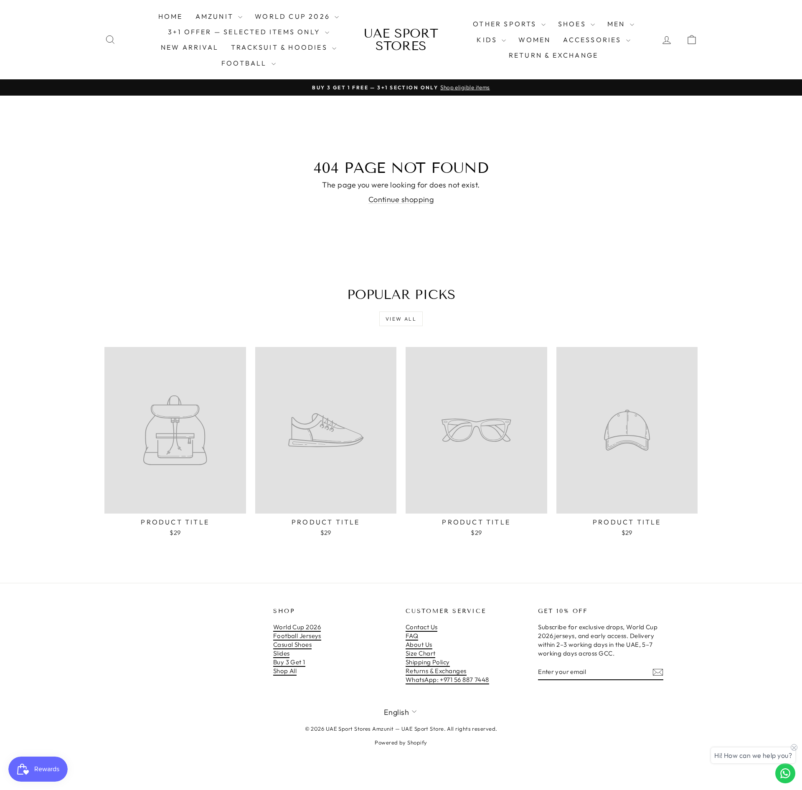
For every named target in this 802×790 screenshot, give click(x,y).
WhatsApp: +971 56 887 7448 (447, 680)
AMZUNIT (215, 16)
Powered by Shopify (401, 742)
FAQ (412, 636)
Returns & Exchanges (436, 671)
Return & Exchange (553, 55)
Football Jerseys (297, 636)
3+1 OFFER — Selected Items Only (245, 32)
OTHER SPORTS (506, 24)
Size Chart (421, 653)
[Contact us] (785, 773)
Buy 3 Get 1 (289, 662)
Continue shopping (401, 199)
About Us (419, 644)
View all (401, 319)
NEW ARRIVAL (189, 47)
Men (617, 24)
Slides (281, 653)
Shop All (285, 671)
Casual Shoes (292, 644)
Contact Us (422, 627)
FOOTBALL (245, 63)
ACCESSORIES (593, 39)
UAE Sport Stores (401, 39)
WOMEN (534, 39)
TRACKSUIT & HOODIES (280, 47)
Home (170, 16)
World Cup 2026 (293, 16)
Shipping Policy (428, 662)
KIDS (488, 39)
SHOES (573, 24)
